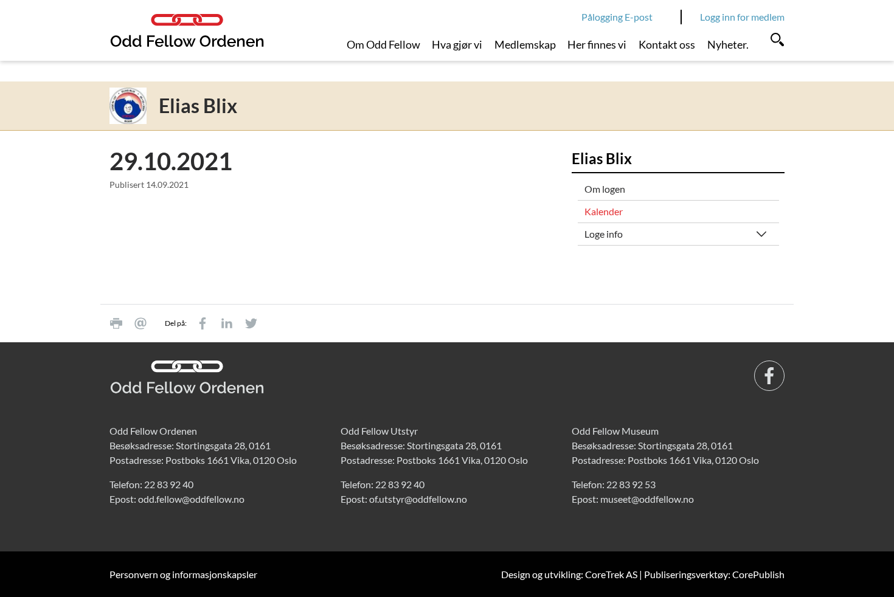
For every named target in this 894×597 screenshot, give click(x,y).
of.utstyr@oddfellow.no (418, 499)
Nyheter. (728, 44)
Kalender (603, 211)
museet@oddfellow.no (647, 499)
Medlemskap (525, 44)
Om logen (604, 189)
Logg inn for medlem (742, 16)
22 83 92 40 (168, 484)
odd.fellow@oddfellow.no (191, 499)
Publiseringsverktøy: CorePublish (714, 574)
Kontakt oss (667, 44)
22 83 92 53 (631, 484)
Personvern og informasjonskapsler (183, 574)
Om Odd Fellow (383, 44)
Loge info (603, 234)
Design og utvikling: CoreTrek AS (569, 574)
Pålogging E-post (617, 16)
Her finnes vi (596, 44)
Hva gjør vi (457, 44)
